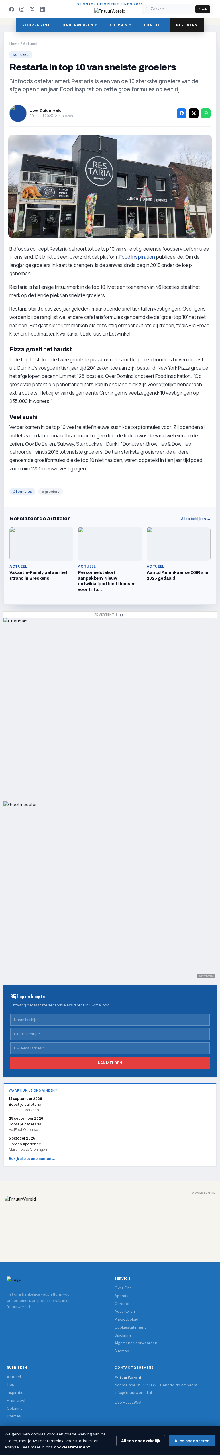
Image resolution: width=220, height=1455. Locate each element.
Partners (187, 25)
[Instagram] (21, 9)
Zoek (202, 9)
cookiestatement (72, 1447)
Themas (14, 1416)
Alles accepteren (192, 1440)
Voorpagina (36, 25)
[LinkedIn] (42, 9)
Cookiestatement (130, 1327)
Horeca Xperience (25, 1143)
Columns (15, 1408)
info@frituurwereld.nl (133, 1392)
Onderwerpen (79, 25)
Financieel (16, 1400)
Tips (10, 1384)
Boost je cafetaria (25, 1124)
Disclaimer (124, 1335)
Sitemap (122, 1351)
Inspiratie (15, 1392)
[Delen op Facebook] (181, 113)
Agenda (122, 1295)
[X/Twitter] (32, 9)
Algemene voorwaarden (136, 1343)
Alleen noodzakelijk (140, 1440)
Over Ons (123, 1287)
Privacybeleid (126, 1319)
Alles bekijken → (196, 519)
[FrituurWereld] (110, 1223)
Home (14, 43)
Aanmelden (110, 1063)
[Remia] (110, 707)
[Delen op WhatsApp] (206, 113)
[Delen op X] (194, 113)
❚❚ (121, 615)
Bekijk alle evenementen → (32, 1158)
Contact (154, 25)
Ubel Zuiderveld (46, 110)
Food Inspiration (137, 257)
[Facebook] (11, 9)
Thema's (120, 25)
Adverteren (125, 1311)
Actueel (30, 43)
